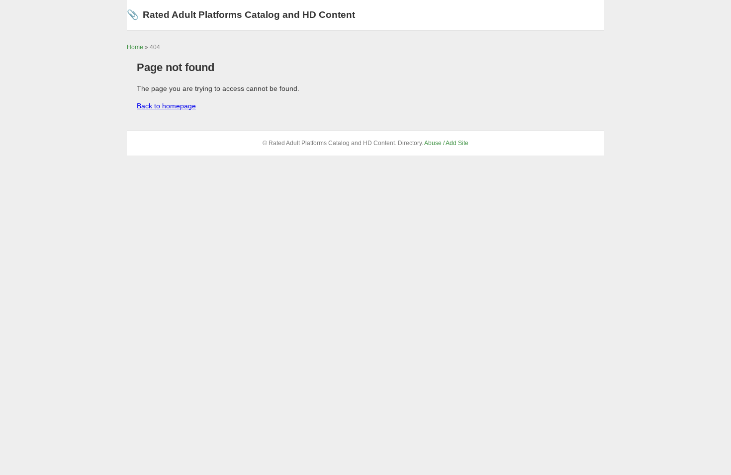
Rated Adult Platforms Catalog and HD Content (241, 14)
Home (135, 47)
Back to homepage (166, 106)
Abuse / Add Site (446, 143)
